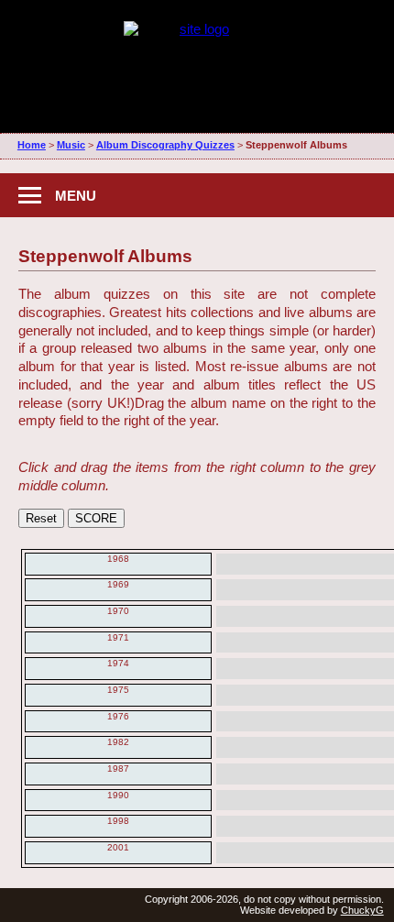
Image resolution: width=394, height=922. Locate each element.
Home (31, 144)
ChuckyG (362, 910)
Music (71, 144)
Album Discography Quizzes (165, 144)
